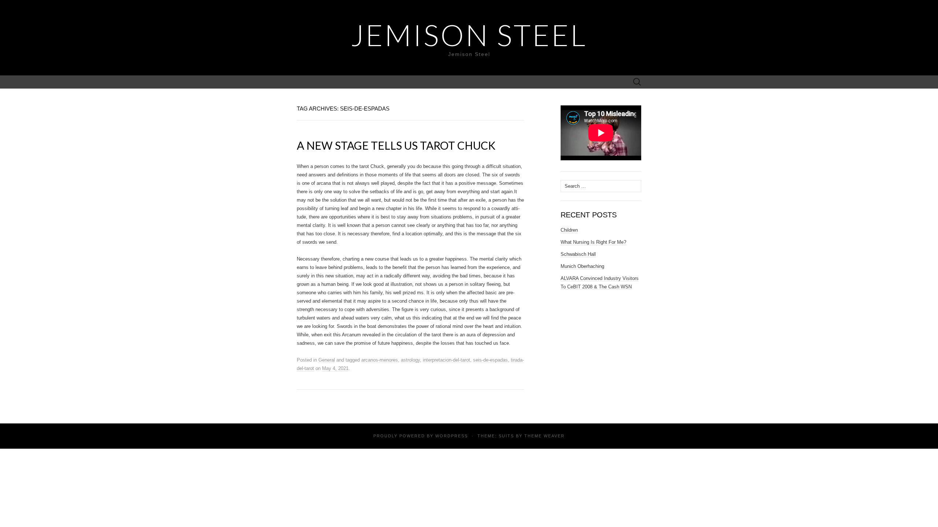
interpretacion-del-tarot (446, 360)
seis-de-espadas (490, 360)
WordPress (451, 436)
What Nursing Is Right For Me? (593, 242)
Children (569, 230)
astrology (410, 360)
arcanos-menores (379, 360)
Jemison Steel (469, 34)
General (326, 360)
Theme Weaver (544, 436)
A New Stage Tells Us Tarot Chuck (396, 145)
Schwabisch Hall (578, 254)
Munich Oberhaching (582, 266)
